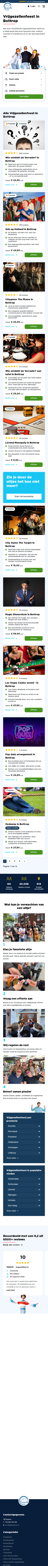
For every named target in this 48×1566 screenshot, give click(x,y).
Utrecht (11, 1189)
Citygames (7, 1537)
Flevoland (12, 1131)
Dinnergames (8, 1540)
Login (32, 6)
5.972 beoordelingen (38, 1)
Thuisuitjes (7, 1552)
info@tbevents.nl (12, 1525)
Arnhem (11, 1200)
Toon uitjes (24, 96)
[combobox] (24, 73)
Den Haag (12, 1206)
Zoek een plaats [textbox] (16, 73)
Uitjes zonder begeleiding (13, 1562)
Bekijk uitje (9, 185)
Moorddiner (14, 1274)
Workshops (7, 1546)
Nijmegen (12, 1195)
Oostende (14, 1271)
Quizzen (6, 1549)
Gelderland (13, 1142)
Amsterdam (13, 1179)
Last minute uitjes (10, 1556)
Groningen (13, 1147)
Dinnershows (8, 1543)
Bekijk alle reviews (11, 1245)
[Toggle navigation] (43, 6)
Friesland (12, 1137)
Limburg (12, 1153)
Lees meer (10, 1290)
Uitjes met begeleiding (12, 1559)
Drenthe (12, 1126)
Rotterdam (13, 1184)
